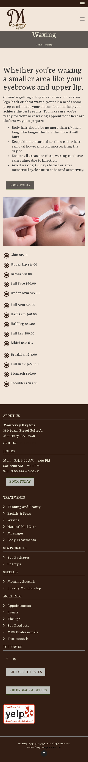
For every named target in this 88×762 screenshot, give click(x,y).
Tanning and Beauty (24, 507)
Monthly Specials (21, 582)
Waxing (13, 520)
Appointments (19, 606)
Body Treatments (21, 540)
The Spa (14, 619)
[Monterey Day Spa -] (16, 19)
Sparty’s (14, 564)
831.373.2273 (27, 443)
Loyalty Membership (24, 588)
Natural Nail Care (21, 527)
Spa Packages (18, 558)
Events (12, 612)
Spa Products (18, 626)
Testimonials (18, 639)
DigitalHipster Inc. (52, 747)
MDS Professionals (22, 632)
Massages (15, 533)
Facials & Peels (19, 514)
